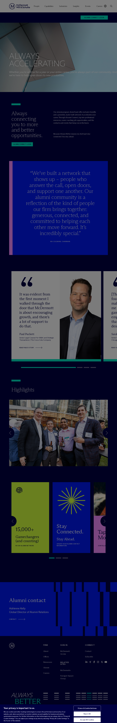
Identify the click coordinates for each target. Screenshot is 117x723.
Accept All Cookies (87, 720)
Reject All (87, 714)
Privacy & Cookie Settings (87, 708)
